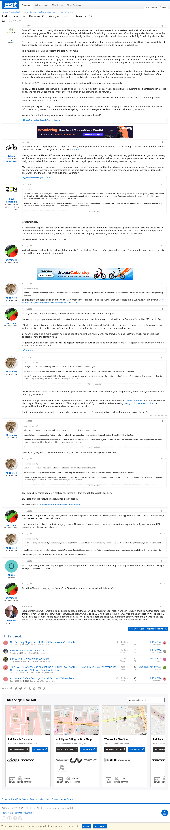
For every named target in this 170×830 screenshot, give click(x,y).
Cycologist (158, 669)
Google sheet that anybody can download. (60, 504)
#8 (166, 421)
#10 (165, 511)
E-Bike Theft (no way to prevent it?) (29, 658)
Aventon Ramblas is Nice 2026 (27, 650)
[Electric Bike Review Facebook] (9, 818)
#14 (165, 606)
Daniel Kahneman (134, 400)
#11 (165, 534)
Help (4, 813)
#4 (166, 246)
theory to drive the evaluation (139, 403)
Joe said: (27, 190)
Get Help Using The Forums (40, 645)
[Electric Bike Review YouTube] (4, 818)
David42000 (14, 645)
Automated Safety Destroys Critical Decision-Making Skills (42, 678)
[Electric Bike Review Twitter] (20, 818)
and (38, 178)
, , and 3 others (43, 120)
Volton (75, 149)
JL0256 (159, 661)
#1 (166, 26)
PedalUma (14, 653)
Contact (18, 813)
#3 (166, 184)
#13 (165, 584)
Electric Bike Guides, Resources (41, 673)
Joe (5, 20)
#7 (166, 357)
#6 (166, 309)
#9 (166, 459)
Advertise (28, 813)
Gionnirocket (157, 653)
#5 (166, 283)
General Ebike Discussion (38, 653)
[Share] (162, 25)
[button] (31, 5)
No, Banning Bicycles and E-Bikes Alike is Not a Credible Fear (44, 642)
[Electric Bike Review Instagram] (15, 818)
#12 (165, 561)
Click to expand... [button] (94, 211)
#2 (166, 142)
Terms (10, 813)
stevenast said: (29, 288)
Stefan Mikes (15, 661)
